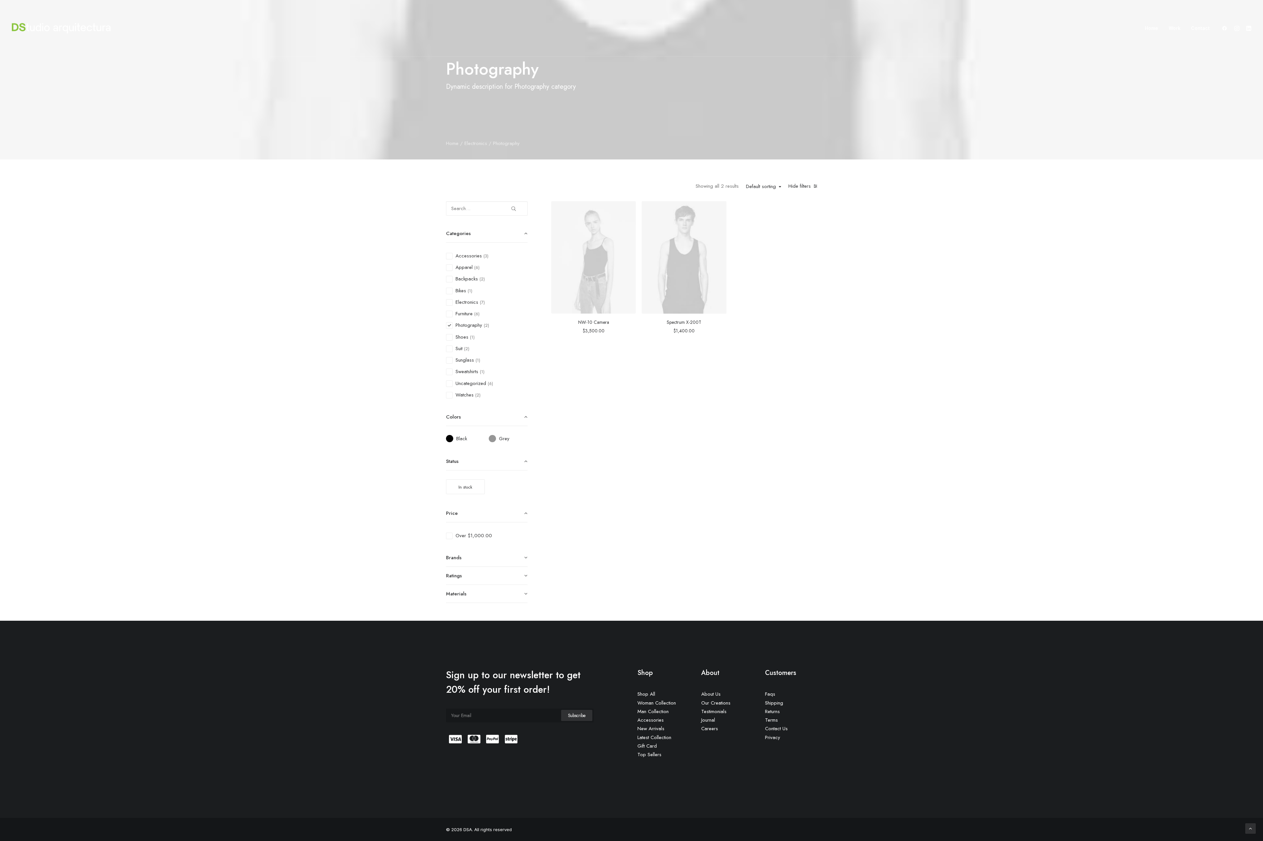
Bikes (461, 290)
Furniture (464, 313)
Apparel (464, 267)
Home (1151, 28)
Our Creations (716, 703)
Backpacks (467, 278)
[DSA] (61, 28)
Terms (771, 720)
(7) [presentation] (482, 302)
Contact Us (776, 728)
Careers (709, 728)
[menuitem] (1151, 28)
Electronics (475, 143)
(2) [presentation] (482, 279)
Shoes (462, 337)
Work (1174, 28)
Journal (708, 720)
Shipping (774, 703)
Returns (772, 711)
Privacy (772, 737)
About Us (711, 694)
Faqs (770, 694)
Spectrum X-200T (684, 322)
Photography (469, 325)
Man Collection (653, 711)
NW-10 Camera (593, 322)
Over (474, 535)
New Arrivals (650, 728)
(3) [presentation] (485, 256)
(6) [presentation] (477, 267)
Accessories (469, 255)
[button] (1226, 28)
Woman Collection (656, 703)
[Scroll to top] (1250, 828)
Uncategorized (471, 383)
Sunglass (465, 360)
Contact (1200, 28)
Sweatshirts (467, 371)
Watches (465, 394)
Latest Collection (654, 737)
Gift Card (647, 746)
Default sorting (761, 186)
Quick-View (628, 208)
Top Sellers (649, 754)
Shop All (646, 694)
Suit (459, 348)
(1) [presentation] (470, 291)
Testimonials (714, 711)
